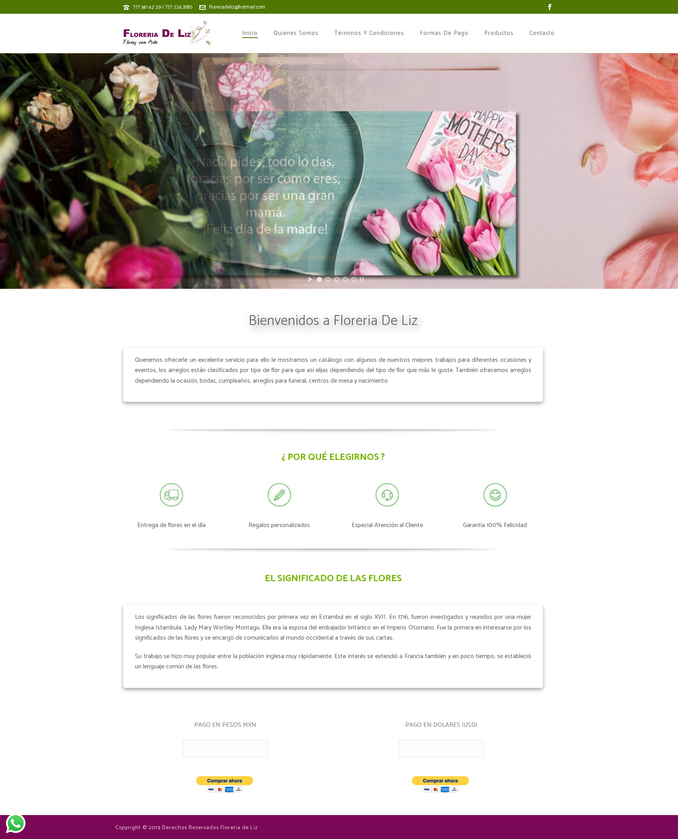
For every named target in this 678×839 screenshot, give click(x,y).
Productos (499, 33)
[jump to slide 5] (354, 279)
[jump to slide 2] (328, 279)
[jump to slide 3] (336, 279)
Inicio (250, 33)
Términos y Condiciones (369, 33)
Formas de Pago (444, 33)
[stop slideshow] (361, 279)
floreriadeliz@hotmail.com (237, 7)
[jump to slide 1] (319, 279)
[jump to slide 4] (345, 279)
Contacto (542, 33)
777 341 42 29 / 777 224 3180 (162, 7)
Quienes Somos (296, 33)
